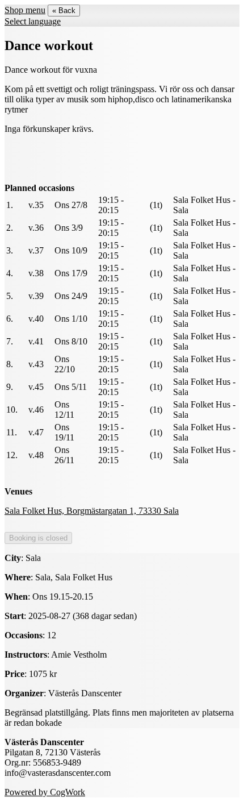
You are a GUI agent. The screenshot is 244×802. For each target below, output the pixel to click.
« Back (63, 10)
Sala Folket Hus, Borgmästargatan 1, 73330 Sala (92, 511)
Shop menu (25, 10)
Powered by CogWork (45, 792)
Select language (33, 21)
